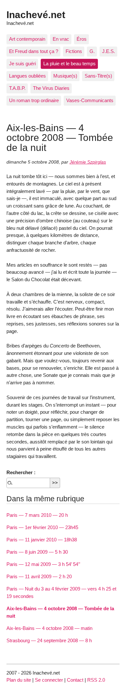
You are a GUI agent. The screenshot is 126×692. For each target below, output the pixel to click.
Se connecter (49, 680)
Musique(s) (65, 76)
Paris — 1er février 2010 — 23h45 (42, 527)
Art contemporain (27, 39)
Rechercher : (21, 472)
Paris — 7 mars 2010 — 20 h (37, 515)
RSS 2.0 (96, 680)
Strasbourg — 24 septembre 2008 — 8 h (49, 640)
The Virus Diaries (51, 88)
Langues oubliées (27, 76)
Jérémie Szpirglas (87, 162)
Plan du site (18, 680)
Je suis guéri (22, 63)
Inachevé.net (35, 14)
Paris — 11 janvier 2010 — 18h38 (41, 539)
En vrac (61, 39)
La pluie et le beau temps (69, 63)
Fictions (74, 51)
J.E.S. (108, 51)
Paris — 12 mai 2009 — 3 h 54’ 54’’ (43, 564)
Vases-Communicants (89, 100)
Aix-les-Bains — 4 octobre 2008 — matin (49, 628)
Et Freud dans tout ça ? (33, 51)
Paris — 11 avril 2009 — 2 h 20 (39, 576)
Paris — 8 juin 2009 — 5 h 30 (37, 552)
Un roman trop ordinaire (34, 100)
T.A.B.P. (17, 88)
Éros (82, 39)
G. (92, 51)
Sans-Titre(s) (98, 76)
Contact (75, 680)
